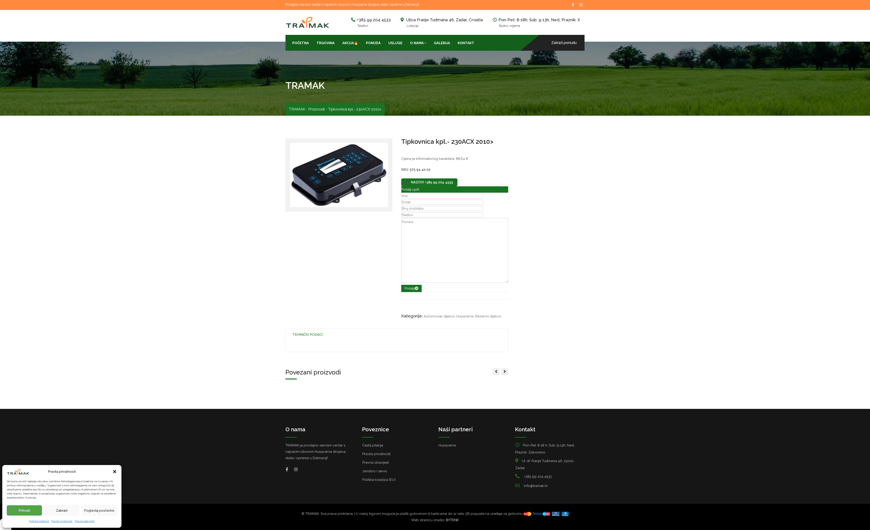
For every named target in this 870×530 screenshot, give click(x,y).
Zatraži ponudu (564, 43)
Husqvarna (465, 316)
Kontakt (466, 43)
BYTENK (452, 520)
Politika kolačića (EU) (379, 480)
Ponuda (373, 43)
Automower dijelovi (439, 316)
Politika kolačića (39, 521)
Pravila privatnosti (61, 521)
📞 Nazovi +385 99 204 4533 (429, 182)
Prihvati (24, 510)
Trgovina (326, 43)
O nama (417, 43)
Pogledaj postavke (99, 510)
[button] (114, 471)
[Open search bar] (481, 42)
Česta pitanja (372, 445)
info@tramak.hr (536, 486)
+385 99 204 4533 (374, 19)
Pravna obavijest (84, 521)
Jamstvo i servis (374, 471)
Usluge (395, 43)
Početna (300, 43)
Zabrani (62, 510)
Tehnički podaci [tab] (307, 335)
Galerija (442, 43)
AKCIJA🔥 (350, 43)
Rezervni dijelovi (488, 316)
